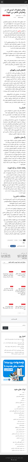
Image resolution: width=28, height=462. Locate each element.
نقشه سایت (14, 459)
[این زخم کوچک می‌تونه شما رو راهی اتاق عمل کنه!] (20, 301)
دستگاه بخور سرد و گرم (19, 444)
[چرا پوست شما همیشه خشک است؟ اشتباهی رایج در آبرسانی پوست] (8, 268)
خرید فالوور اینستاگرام (20, 402)
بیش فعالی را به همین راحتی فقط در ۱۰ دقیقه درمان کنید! (22, 256)
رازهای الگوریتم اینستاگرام (19, 413)
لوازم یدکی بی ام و (20, 423)
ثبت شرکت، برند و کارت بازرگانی (18, 434)
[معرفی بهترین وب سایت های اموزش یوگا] (8, 301)
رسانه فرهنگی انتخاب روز (19, 409)
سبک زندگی (7, 15)
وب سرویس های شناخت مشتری (17, 448)
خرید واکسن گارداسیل (20, 436)
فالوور (23, 398)
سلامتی (4, 15)
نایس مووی (22, 394)
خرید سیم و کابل (21, 421)
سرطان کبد (15, 240)
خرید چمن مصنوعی (20, 438)
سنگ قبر (22, 400)
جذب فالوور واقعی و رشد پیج (18, 442)
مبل (23, 392)
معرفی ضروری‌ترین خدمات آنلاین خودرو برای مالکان (14, 350)
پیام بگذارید (13, 319)
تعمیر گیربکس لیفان (20, 429)
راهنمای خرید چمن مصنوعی (18, 419)
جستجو (24, 325)
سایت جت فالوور (21, 407)
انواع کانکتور (21, 425)
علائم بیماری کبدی (10, 240)
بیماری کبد (20, 240)
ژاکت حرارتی (21, 417)
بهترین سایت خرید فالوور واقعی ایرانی (17, 411)
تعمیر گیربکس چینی (20, 432)
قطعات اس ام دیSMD (19, 427)
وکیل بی (22, 405)
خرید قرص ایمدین (20, 446)
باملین (26, 2)
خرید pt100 (21, 415)
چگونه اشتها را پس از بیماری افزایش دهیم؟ (5, 256)
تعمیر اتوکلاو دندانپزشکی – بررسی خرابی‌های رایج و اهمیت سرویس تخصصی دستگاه (14, 353)
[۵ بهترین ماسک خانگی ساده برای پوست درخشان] (20, 268)
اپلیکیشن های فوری (20, 396)
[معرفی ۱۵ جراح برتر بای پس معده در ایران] (8, 283)
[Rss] (11, 459)
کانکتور (22, 440)
